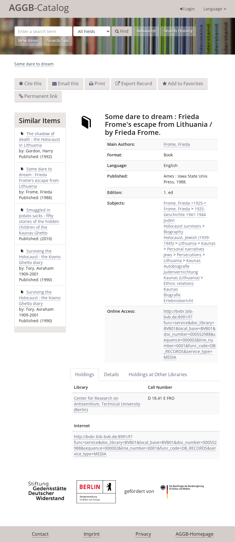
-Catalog (39, 7)
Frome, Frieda (177, 144)
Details (111, 374)
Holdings (84, 374)
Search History (178, 31)
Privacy (143, 534)
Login (189, 8)
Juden (169, 220)
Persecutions (189, 254)
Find (123, 31)
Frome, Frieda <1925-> (185, 203)
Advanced (146, 31)
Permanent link (40, 96)
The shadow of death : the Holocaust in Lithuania (39, 139)
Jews (168, 254)
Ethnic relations (179, 283)
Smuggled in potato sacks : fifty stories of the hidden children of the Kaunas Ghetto (39, 221)
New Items (28, 40)
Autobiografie (176, 266)
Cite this (33, 83)
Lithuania (188, 243)
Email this (68, 83)
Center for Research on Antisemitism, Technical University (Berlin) (107, 403)
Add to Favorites (185, 83)
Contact (40, 534)
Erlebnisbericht (178, 300)
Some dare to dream (34, 64)
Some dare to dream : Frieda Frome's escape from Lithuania (39, 177)
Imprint (92, 534)
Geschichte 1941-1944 (185, 214)
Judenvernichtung (181, 272)
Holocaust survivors (182, 226)
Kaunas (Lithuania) (181, 277)
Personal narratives (185, 249)
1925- (200, 208)
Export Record (136, 83)
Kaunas (208, 243)
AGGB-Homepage (195, 534)
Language (213, 8)
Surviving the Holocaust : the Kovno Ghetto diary (39, 256)
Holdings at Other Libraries (158, 374)
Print (100, 83)
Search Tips (58, 40)
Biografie (172, 295)
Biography (173, 231)
